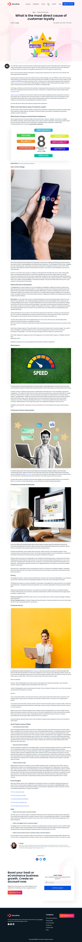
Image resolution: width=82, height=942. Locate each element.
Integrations (36, 4)
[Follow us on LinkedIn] (13, 924)
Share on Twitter (40, 859)
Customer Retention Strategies (20, 799)
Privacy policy (49, 920)
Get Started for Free (14, 892)
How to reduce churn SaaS (19, 795)
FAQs (47, 930)
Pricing (43, 4)
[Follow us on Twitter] (8, 924)
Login (60, 4)
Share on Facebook (37, 859)
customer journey (18, 83)
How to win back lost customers (26, 163)
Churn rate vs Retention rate (19, 802)
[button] (7, 66)
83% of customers (35, 671)
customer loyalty (15, 91)
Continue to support (57, 888)
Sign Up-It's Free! (68, 4)
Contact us (49, 925)
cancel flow (28, 474)
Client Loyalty (14, 95)
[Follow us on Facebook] (11, 924)
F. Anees (17, 22)
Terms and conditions (51, 918)
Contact (54, 4)
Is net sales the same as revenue (20, 806)
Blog (48, 4)
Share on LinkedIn (44, 859)
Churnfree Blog (50, 923)
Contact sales (49, 927)
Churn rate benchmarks (18, 792)
